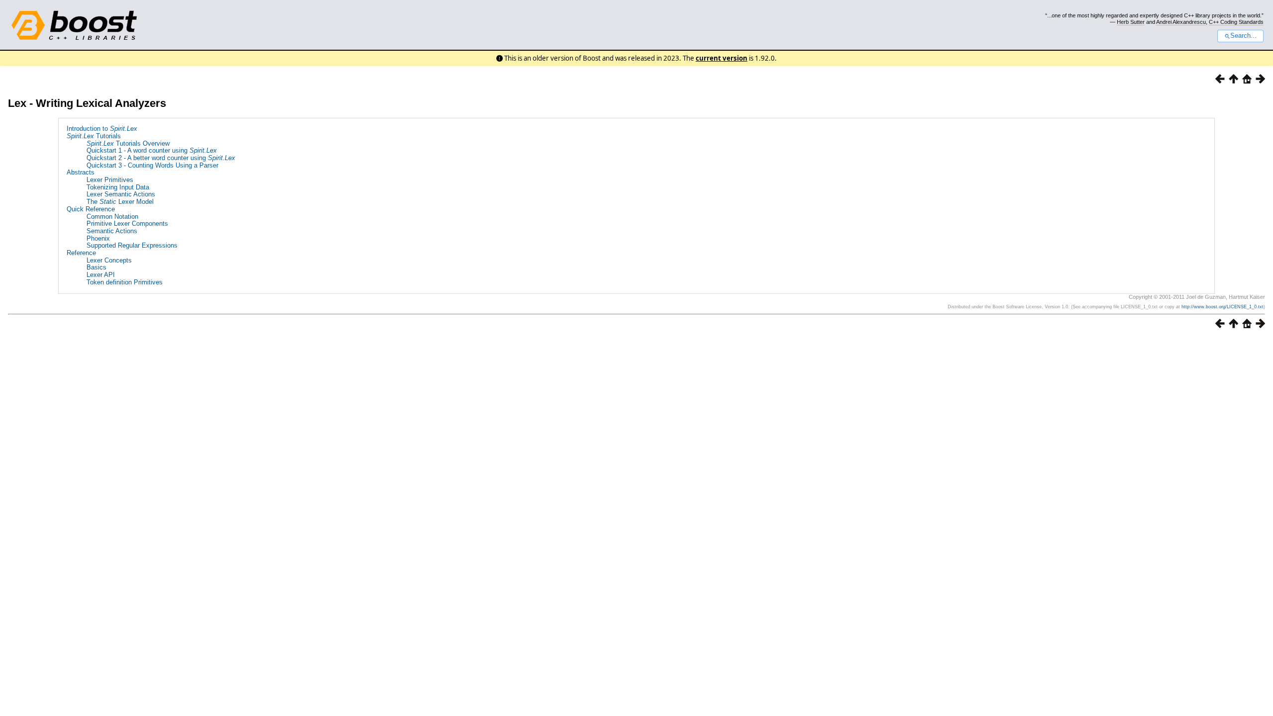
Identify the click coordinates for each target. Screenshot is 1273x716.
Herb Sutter (1131, 22)
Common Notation (112, 216)
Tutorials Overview (128, 143)
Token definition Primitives (125, 282)
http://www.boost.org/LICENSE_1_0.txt (1223, 306)
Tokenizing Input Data (118, 187)
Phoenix (98, 238)
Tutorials (94, 136)
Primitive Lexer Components (127, 223)
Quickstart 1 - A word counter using (152, 150)
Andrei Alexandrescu (1181, 22)
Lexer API (101, 274)
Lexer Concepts (109, 260)
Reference (81, 253)
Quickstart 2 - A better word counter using (161, 158)
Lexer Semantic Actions (121, 194)
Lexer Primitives (110, 179)
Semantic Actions (112, 231)
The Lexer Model (120, 201)
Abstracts (80, 172)
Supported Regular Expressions (132, 245)
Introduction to (102, 128)
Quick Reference (91, 209)
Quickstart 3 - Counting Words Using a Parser (152, 165)
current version (721, 58)
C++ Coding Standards (1236, 22)
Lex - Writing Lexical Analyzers (87, 103)
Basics (96, 267)
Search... (1243, 35)
